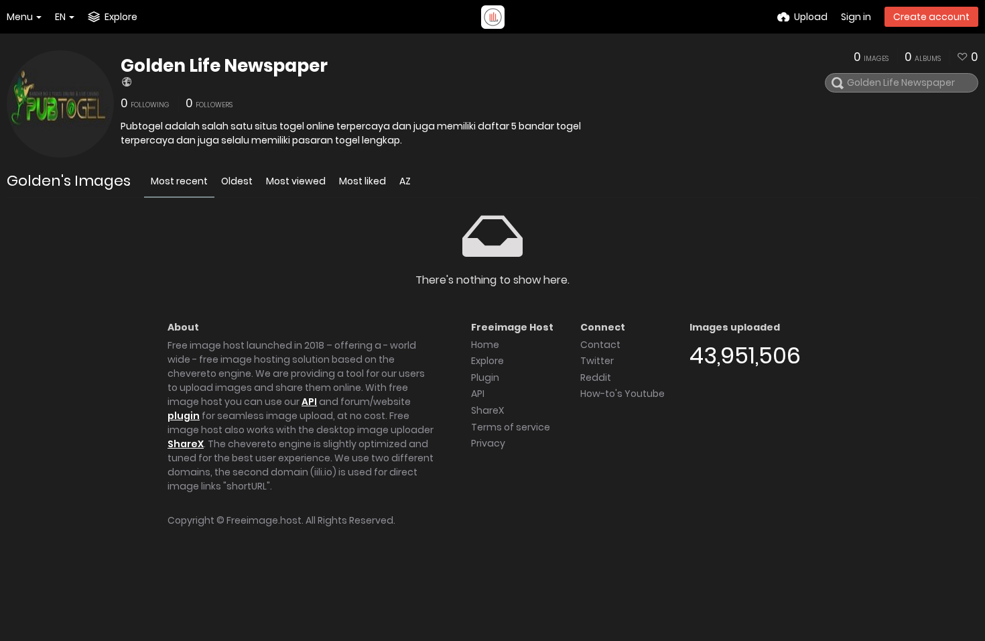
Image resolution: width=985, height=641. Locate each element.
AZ (405, 181)
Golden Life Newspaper (224, 66)
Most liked (362, 181)
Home (485, 344)
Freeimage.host (264, 520)
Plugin (485, 377)
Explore (487, 360)
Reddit (595, 377)
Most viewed (296, 181)
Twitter (597, 360)
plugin (184, 415)
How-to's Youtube (622, 393)
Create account (931, 16)
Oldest (237, 181)
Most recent (179, 181)
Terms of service (510, 427)
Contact (600, 344)
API (309, 401)
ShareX (186, 444)
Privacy (488, 443)
